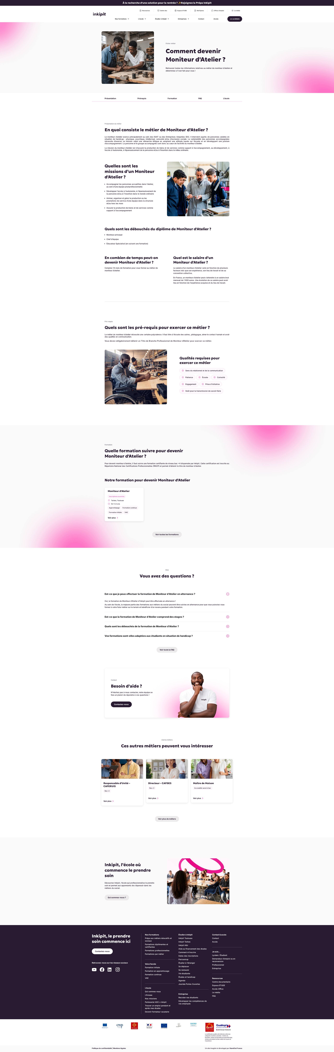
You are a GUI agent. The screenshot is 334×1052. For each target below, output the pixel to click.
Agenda (181, 980)
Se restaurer (183, 970)
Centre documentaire (221, 982)
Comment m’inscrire (187, 952)
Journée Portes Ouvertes (189, 984)
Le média (216, 992)
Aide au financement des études (192, 949)
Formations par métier (154, 954)
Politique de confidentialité (102, 1048)
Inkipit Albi (183, 945)
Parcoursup (183, 959)
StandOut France (235, 1048)
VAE (146, 978)
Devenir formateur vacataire (157, 1012)
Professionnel (218, 965)
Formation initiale (152, 967)
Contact (215, 938)
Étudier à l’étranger (186, 963)
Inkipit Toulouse (185, 938)
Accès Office (217, 989)
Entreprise (216, 968)
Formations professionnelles (157, 950)
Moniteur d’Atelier (119, 491)
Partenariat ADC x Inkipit (155, 1002)
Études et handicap (186, 977)
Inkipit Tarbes (184, 942)
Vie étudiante (184, 973)
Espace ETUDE (218, 985)
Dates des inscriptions (188, 956)
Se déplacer (183, 966)
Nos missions (151, 998)
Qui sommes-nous (153, 991)
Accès (215, 942)
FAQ (214, 996)
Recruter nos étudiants (188, 997)
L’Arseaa (148, 995)
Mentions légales (119, 1048)
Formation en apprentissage (157, 971)
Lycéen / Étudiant (219, 955)
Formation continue (153, 974)
